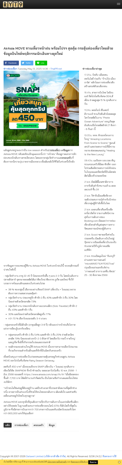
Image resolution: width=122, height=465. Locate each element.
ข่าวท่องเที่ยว (10, 68)
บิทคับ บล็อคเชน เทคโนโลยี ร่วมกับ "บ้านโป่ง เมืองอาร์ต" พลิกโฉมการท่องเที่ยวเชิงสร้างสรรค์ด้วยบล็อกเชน (99, 80)
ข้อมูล (66, 150)
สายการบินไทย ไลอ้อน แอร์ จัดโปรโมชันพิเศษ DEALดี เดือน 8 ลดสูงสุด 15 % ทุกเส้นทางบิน (100, 98)
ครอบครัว (67, 157)
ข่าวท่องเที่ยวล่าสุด (92, 68)
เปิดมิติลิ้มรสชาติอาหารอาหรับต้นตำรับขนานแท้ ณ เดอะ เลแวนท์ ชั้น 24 (100, 185)
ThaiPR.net (56, 68)
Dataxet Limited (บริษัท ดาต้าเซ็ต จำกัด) (46, 456)
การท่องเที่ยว (54, 150)
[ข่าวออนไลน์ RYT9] (12, 4)
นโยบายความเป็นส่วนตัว (57, 462)
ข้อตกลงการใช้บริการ (79, 462)
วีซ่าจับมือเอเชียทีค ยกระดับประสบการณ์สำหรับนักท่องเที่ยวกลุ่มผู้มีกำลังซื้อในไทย (100, 199)
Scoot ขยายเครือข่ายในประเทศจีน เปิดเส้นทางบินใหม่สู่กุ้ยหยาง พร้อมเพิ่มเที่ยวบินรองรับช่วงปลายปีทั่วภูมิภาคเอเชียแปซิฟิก (100, 242)
